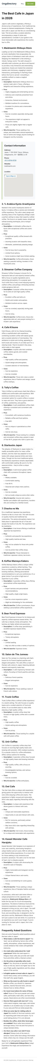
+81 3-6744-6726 (10, 160)
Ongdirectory (9, 3)
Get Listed (30, 3)
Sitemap (30, 1060)
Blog (22, 3)
